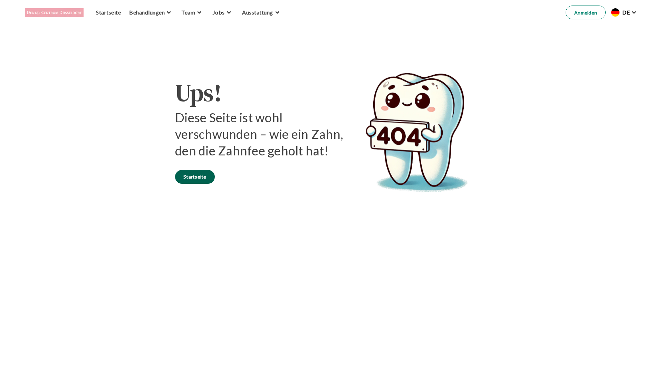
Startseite (194, 177)
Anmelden (585, 13)
